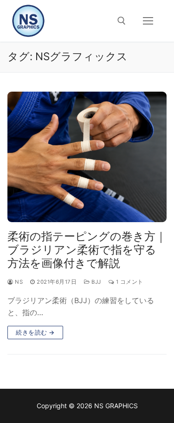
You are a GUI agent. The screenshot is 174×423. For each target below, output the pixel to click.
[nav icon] (148, 21)
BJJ (95, 282)
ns (18, 282)
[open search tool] (121, 21)
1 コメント (128, 282)
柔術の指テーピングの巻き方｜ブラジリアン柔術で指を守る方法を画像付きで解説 (87, 250)
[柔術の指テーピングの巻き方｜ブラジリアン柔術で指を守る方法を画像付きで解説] (87, 157)
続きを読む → (35, 332)
